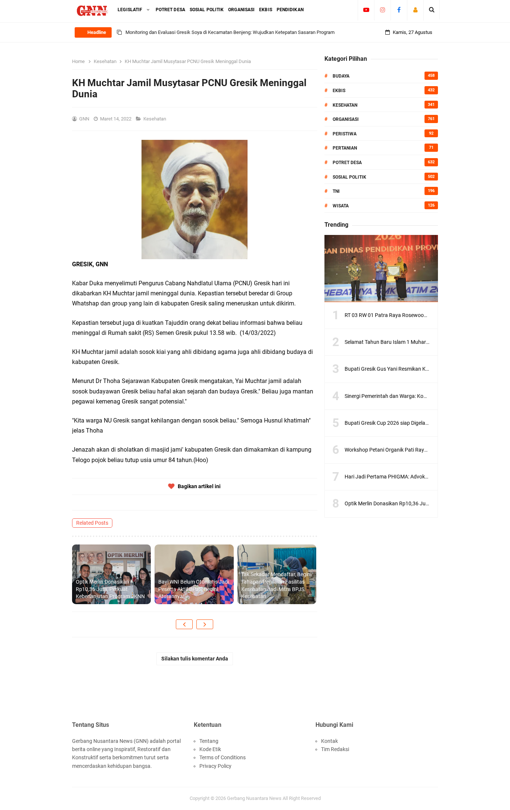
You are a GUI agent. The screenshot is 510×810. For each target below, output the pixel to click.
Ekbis (339, 90)
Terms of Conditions (222, 757)
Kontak (329, 741)
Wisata (341, 205)
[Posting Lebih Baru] (184, 624)
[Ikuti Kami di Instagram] (382, 9)
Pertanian (345, 148)
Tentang (208, 741)
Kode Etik (210, 749)
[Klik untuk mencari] (432, 9)
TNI (336, 191)
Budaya (341, 76)
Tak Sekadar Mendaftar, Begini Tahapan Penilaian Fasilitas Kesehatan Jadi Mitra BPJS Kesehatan (276, 585)
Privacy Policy (215, 766)
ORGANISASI (346, 119)
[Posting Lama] (204, 624)
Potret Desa (347, 162)
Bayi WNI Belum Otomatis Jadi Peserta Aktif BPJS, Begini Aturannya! (193, 589)
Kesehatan (155, 119)
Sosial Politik (349, 177)
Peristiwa (345, 133)
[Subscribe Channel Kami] (366, 9)
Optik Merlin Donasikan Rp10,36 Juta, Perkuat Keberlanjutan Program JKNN (110, 589)
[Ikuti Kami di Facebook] (399, 9)
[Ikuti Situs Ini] (415, 9)
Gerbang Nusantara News (255, 798)
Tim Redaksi (335, 749)
